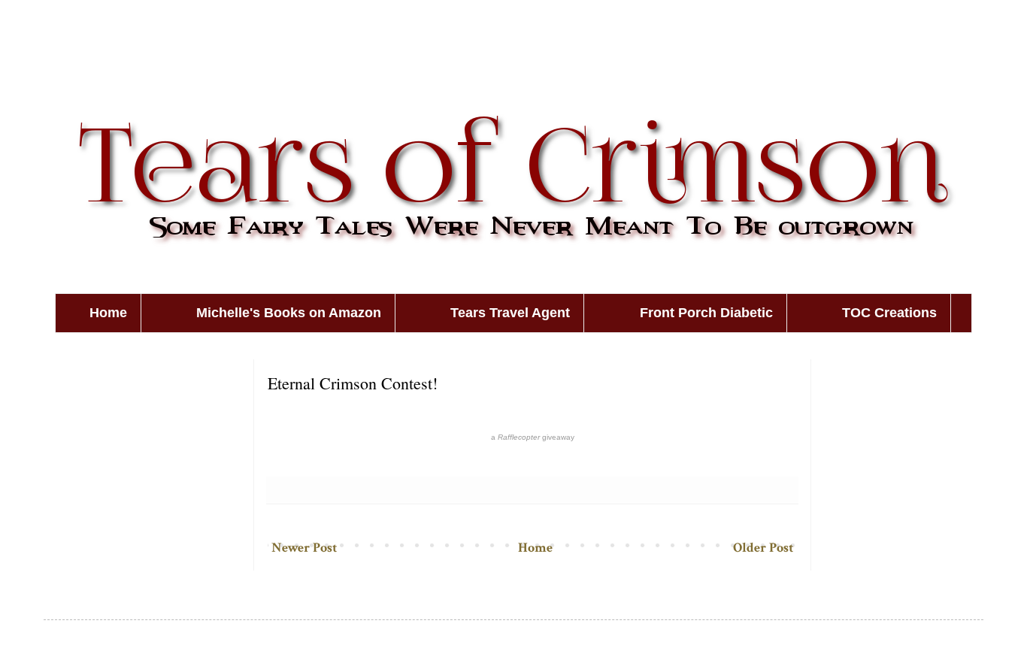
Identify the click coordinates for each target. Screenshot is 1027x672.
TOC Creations (889, 312)
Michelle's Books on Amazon (288, 312)
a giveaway (532, 437)
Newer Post (304, 547)
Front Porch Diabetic (706, 312)
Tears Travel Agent (510, 312)
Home (108, 312)
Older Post (763, 547)
